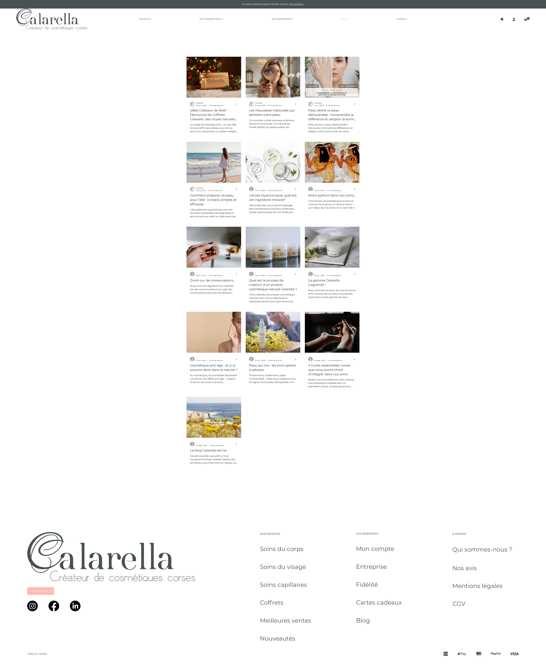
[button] (441, 245)
